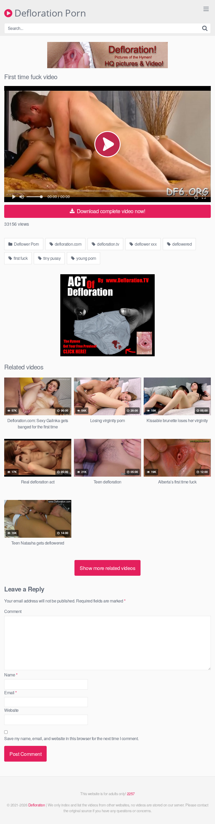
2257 (131, 793)
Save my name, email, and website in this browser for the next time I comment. (71, 738)
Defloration (36, 804)
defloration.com (67, 244)
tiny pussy (51, 258)
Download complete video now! (111, 211)
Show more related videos (107, 567)
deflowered (181, 244)
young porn (86, 258)
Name (10, 675)
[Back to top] (200, 807)
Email (10, 693)
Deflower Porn (26, 244)
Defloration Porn (49, 13)
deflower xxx (145, 244)
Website (11, 710)
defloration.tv (107, 244)
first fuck (20, 258)
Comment (13, 611)
